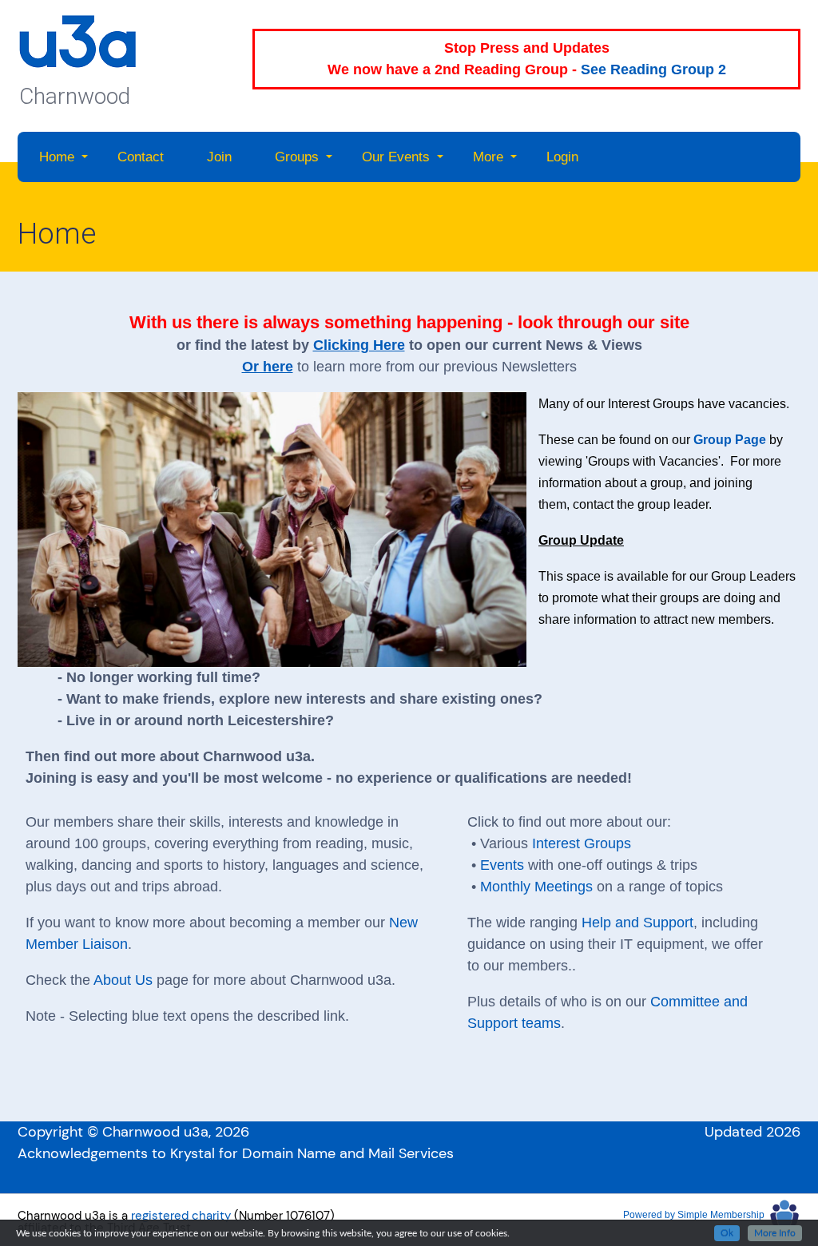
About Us (123, 980)
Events (502, 865)
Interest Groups (581, 843)
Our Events (396, 157)
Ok (727, 1233)
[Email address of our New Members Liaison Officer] (362, 923)
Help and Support (637, 923)
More (488, 157)
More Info (775, 1233)
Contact (140, 157)
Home (56, 157)
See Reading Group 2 (653, 69)
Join (219, 157)
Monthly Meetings (536, 887)
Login (562, 157)
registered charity (181, 1216)
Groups (297, 157)
